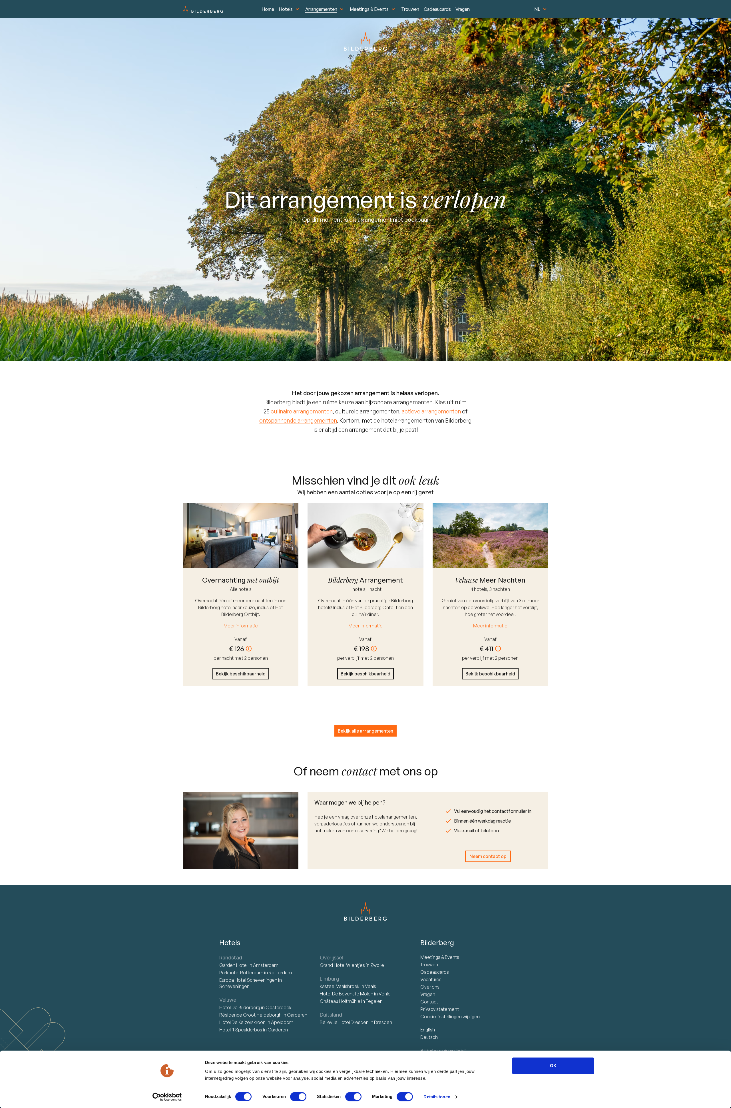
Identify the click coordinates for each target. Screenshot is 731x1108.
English (427, 1030)
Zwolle (377, 965)
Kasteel (340, 986)
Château (340, 1001)
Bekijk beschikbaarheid (241, 674)
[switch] (298, 1096)
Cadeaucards (437, 9)
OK (553, 1065)
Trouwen (410, 9)
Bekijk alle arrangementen (365, 731)
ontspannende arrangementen (298, 420)
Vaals (370, 986)
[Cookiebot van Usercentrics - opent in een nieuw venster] (167, 1097)
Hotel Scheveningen (248, 980)
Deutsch (429, 1037)
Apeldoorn (282, 1022)
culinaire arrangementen (302, 411)
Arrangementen (321, 9)
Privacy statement (439, 1009)
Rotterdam (241, 972)
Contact (429, 1002)
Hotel (233, 965)
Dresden (383, 1022)
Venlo (385, 994)
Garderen (297, 1015)
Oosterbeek (279, 1007)
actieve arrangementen (431, 411)
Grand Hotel (342, 965)
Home (268, 9)
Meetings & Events (369, 9)
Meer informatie (241, 626)
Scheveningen (234, 986)
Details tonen (436, 1096)
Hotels (286, 9)
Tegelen (374, 1001)
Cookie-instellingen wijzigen (450, 1016)
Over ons (429, 987)
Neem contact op (488, 856)
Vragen (462, 9)
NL (537, 9)
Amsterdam (265, 965)
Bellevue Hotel (344, 1022)
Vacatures (430, 979)
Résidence (250, 1015)
